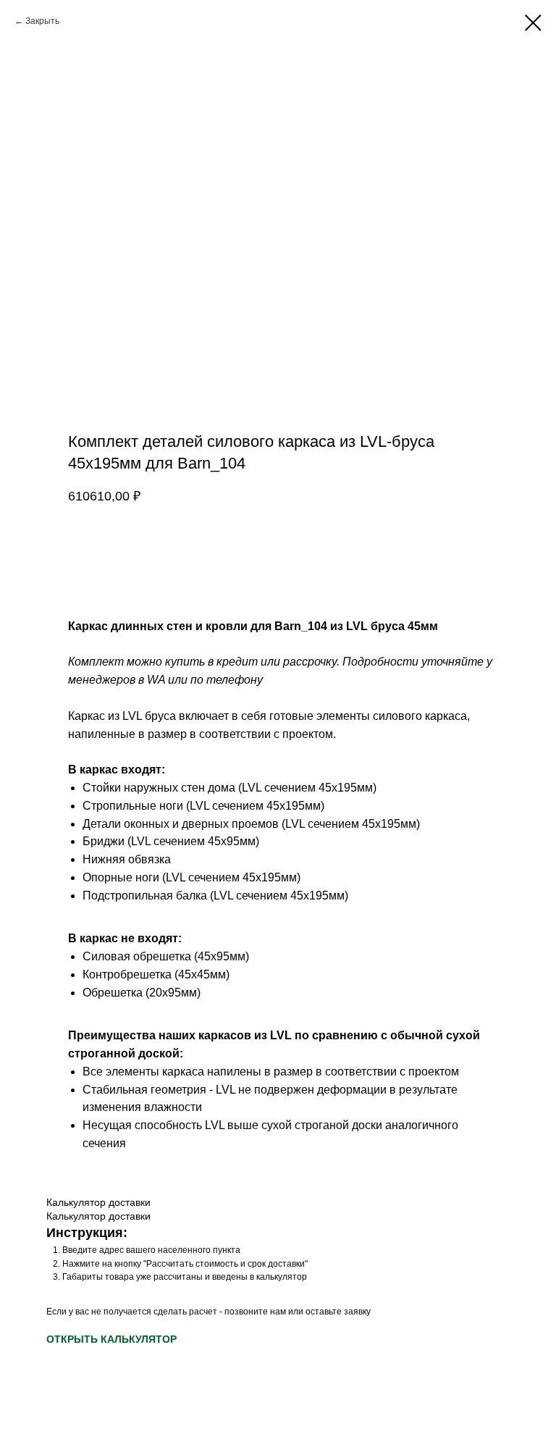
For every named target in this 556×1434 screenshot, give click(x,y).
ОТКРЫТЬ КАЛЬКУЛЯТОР (111, 1339)
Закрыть (42, 21)
